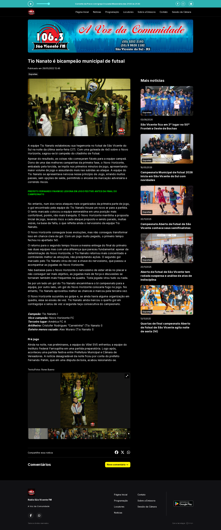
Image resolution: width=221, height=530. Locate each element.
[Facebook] (178, 4)
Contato (164, 12)
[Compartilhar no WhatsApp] (128, 452)
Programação (112, 12)
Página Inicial (82, 12)
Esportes (33, 74)
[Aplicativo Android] (191, 4)
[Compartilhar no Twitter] (122, 452)
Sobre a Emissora (146, 12)
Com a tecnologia (178, 523)
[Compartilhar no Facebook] (116, 452)
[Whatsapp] (183, 4)
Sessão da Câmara (181, 12)
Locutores (128, 12)
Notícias (97, 12)
